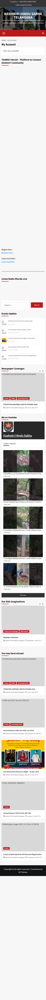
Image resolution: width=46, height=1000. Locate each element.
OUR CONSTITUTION (24, 5)
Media (13, 683)
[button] (4, 33)
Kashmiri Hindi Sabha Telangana (14, 775)
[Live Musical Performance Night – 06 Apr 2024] (23, 754)
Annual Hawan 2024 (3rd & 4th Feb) (18, 347)
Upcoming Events (23, 683)
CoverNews (35, 869)
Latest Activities (8, 261)
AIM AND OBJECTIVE (28, 2)
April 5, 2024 (30, 775)
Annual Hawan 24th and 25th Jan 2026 (19, 330)
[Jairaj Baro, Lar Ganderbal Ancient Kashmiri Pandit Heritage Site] (23, 461)
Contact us (14, 2)
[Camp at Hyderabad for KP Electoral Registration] (23, 837)
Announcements (31, 398)
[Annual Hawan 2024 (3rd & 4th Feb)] (23, 795)
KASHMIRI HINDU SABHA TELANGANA (23, 15)
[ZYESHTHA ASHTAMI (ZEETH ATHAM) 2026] (23, 671)
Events (41, 398)
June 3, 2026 (7, 408)
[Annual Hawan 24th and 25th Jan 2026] (23, 713)
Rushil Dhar (36, 643)
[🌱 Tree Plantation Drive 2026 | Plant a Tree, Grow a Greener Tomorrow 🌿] (23, 574)
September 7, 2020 (15, 641)
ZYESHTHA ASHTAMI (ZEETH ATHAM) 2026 (20, 321)
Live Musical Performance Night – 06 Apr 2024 (21, 338)
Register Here (7, 252)
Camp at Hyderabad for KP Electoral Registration (22, 356)
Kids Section (7, 631)
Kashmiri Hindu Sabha (17, 435)
